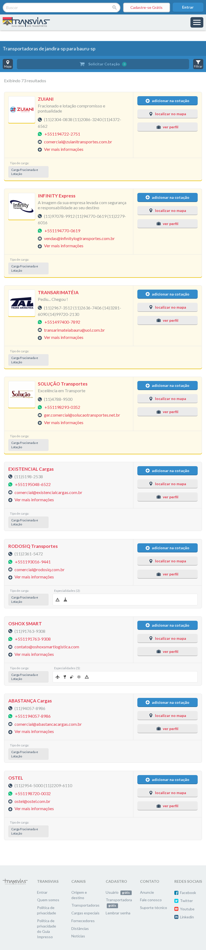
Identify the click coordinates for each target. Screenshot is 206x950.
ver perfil (170, 127)
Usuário (118, 892)
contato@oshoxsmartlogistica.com (46, 646)
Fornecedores (83, 920)
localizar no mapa (170, 113)
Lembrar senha (118, 913)
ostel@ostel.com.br (32, 801)
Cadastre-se (146, 7)
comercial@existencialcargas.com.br (48, 492)
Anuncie (147, 892)
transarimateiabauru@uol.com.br (74, 329)
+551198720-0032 (33, 793)
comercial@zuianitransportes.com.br (78, 141)
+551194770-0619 (62, 230)
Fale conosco (151, 899)
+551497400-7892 (62, 321)
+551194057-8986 (33, 716)
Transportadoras (85, 905)
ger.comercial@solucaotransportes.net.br (82, 414)
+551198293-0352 (62, 406)
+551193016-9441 (33, 561)
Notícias (78, 936)
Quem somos (48, 899)
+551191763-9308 (33, 638)
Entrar (188, 7)
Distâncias (80, 928)
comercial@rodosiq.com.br (39, 569)
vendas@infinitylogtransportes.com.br (79, 238)
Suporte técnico (153, 907)
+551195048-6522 (33, 484)
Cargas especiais (85, 913)
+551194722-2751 (62, 133)
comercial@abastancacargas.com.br (48, 723)
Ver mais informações (63, 149)
